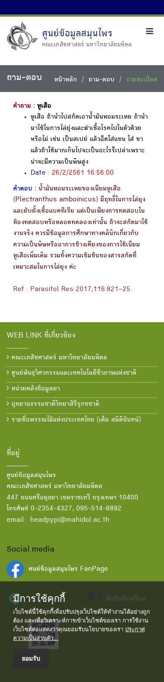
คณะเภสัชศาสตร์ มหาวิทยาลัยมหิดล (58, 358)
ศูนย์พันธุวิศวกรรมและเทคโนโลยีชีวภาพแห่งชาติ (72, 373)
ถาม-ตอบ (101, 80)
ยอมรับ (31, 658)
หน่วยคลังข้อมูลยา (34, 389)
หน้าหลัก (65, 80)
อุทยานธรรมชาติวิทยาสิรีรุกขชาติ (54, 404)
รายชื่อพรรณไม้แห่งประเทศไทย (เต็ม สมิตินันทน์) (75, 420)
